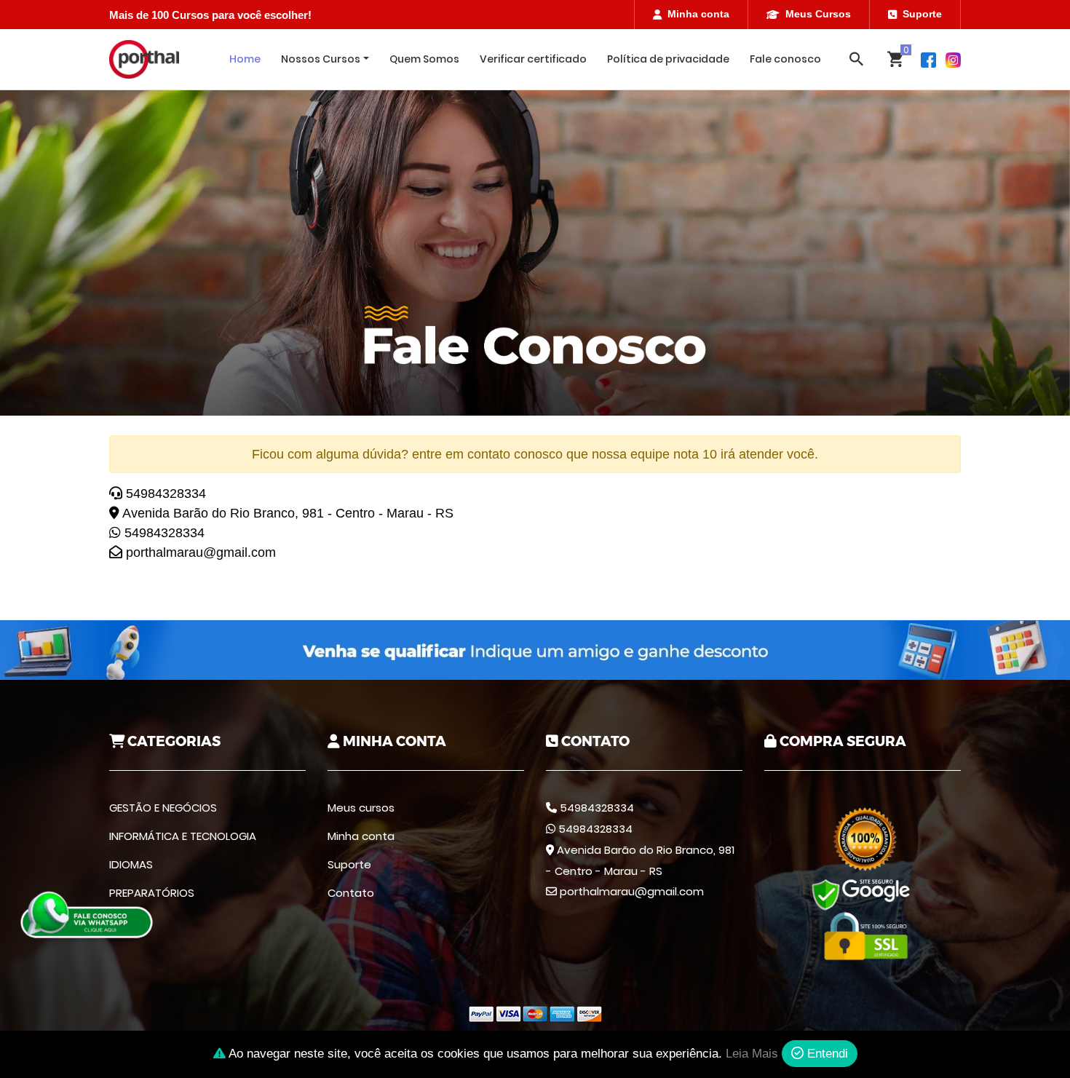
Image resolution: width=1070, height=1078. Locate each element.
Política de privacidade (668, 59)
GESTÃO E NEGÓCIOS (163, 807)
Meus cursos (361, 807)
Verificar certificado (533, 59)
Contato (351, 892)
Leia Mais (752, 1054)
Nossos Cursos (320, 59)
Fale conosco (785, 59)
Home (245, 59)
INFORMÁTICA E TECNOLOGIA (182, 836)
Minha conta (698, 14)
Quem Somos (424, 59)
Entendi (826, 1054)
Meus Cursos (818, 14)
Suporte (922, 14)
